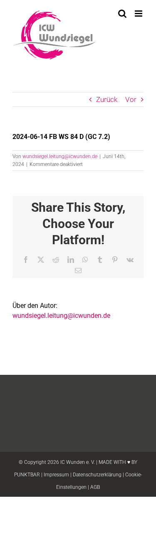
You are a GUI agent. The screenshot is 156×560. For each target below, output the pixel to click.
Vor (130, 99)
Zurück (106, 99)
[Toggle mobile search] (122, 13)
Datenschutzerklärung (97, 475)
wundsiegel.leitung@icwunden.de (59, 156)
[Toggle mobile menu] (139, 13)
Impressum (56, 475)
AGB (95, 487)
